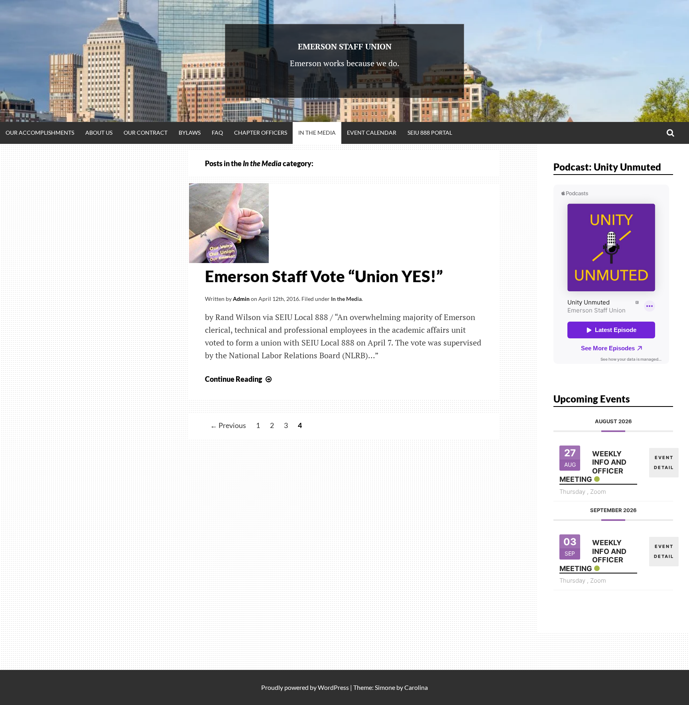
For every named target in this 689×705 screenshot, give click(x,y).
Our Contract (145, 132)
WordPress (333, 687)
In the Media (317, 132)
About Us (98, 132)
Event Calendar (371, 132)
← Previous (228, 425)
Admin (241, 298)
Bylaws (190, 132)
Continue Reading (239, 379)
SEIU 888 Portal (429, 132)
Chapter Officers (260, 132)
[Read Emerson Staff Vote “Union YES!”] (229, 260)
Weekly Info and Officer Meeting (592, 467)
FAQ (217, 132)
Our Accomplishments (40, 132)
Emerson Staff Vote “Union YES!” (324, 276)
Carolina (416, 687)
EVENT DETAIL (664, 462)
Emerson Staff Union (345, 46)
